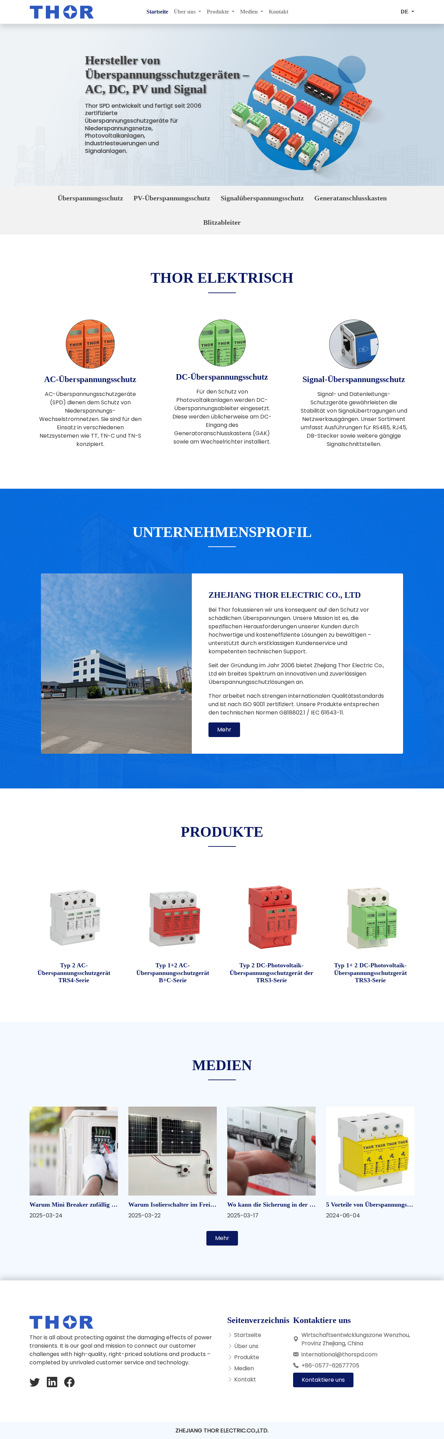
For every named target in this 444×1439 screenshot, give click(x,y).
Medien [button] (249, 12)
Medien (244, 1368)
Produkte (246, 1357)
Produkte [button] (218, 12)
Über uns (246, 1346)
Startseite (157, 12)
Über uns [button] (185, 12)
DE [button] (405, 12)
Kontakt (278, 12)
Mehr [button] (224, 730)
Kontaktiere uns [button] (323, 1380)
